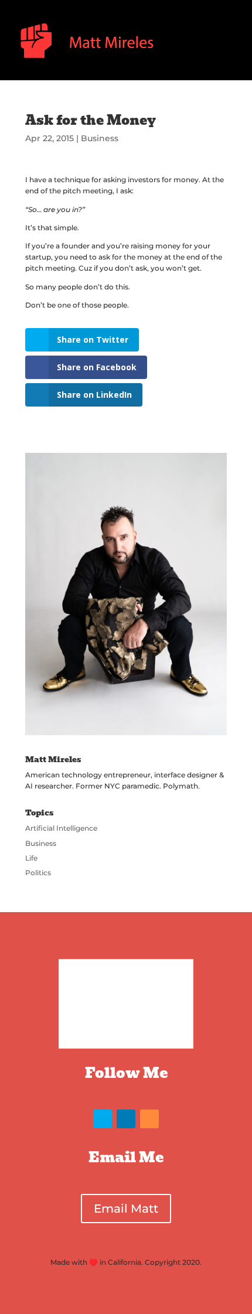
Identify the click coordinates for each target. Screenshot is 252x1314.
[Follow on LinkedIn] (126, 1119)
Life (31, 858)
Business (99, 138)
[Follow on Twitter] (102, 1119)
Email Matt (126, 1209)
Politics (38, 872)
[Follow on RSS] (149, 1119)
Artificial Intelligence (61, 828)
